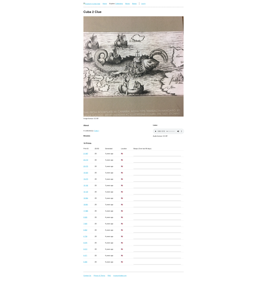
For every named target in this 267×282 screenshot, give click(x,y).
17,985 (85, 211)
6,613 (85, 249)
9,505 (85, 217)
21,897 (85, 153)
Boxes (127, 3)
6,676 (85, 243)
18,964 (85, 198)
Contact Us (87, 275)
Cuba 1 (96, 131)
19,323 (85, 172)
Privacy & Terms (99, 275)
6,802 (85, 230)
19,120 (85, 192)
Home (105, 3)
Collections (119, 3)
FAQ (109, 275)
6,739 (85, 236)
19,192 (85, 185)
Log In (143, 3)
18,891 (85, 204)
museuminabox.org (119, 275)
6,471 (85, 255)
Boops (134, 3)
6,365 (85, 262)
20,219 (85, 160)
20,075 (85, 166)
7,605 (85, 223)
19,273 (85, 179)
